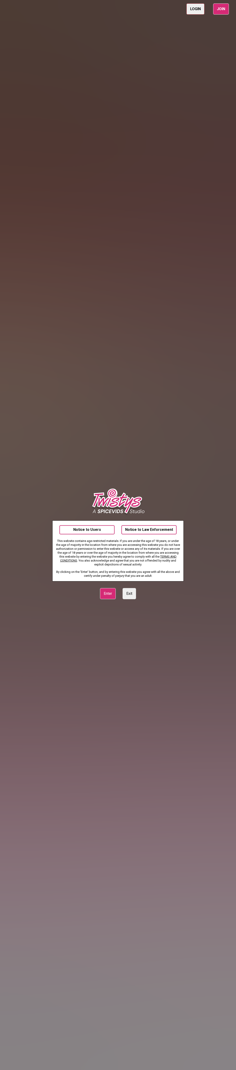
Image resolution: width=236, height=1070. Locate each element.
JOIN (221, 9)
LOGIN (195, 9)
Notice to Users (87, 529)
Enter (108, 593)
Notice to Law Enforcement (149, 529)
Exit (129, 593)
